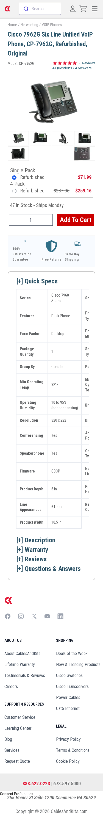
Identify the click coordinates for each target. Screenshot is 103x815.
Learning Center (18, 728)
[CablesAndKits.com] (7, 9)
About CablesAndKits (22, 653)
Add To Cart (75, 220)
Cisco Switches (69, 675)
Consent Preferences (16, 794)
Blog (8, 739)
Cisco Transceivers (72, 686)
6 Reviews (87, 63)
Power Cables (68, 697)
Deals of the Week (72, 653)
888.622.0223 (36, 783)
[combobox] (40, 9)
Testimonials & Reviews (24, 675)
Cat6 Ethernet (68, 708)
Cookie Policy (68, 761)
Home (12, 25)
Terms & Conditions (73, 750)
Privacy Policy (68, 739)
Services (12, 750)
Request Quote (17, 761)
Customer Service (19, 717)
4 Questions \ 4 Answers (71, 67)
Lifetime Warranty (19, 664)
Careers (11, 686)
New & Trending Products (78, 664)
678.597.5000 (67, 783)
